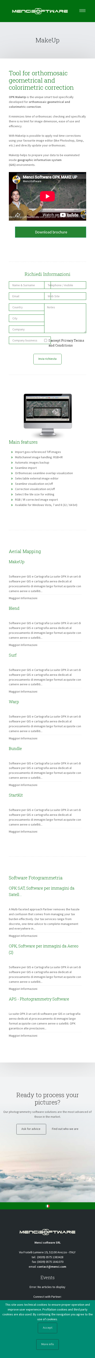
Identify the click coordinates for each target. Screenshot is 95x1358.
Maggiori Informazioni (23, 598)
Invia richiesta (47, 359)
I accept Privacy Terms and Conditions (66, 342)
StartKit (16, 795)
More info (47, 1344)
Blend (14, 608)
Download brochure (50, 232)
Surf (13, 655)
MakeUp (47, 40)
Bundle (15, 748)
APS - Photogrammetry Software (39, 999)
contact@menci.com (51, 1267)
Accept (47, 1328)
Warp (14, 701)
